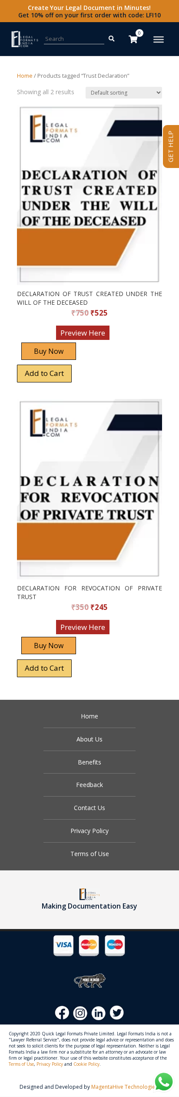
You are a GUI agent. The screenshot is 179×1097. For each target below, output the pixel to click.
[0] (133, 39)
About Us (89, 739)
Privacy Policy (89, 831)
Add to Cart (44, 373)
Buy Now (48, 351)
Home (25, 75)
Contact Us (89, 808)
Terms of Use (89, 854)
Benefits (89, 762)
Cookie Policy (86, 1064)
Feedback (89, 785)
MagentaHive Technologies (124, 1086)
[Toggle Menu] (158, 39)
